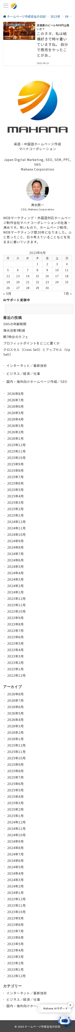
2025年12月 (16, 444)
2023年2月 (15, 662)
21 (28, 282)
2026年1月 (15, 438)
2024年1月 (15, 592)
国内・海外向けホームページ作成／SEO (36, 381)
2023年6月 (15, 636)
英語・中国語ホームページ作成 (37, 144)
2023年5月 (15, 643)
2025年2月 (15, 508)
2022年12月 (16, 675)
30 (47, 288)
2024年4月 (15, 572)
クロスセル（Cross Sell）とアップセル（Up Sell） (36, 352)
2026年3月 (15, 425)
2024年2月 (15, 585)
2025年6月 (15, 483)
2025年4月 (15, 496)
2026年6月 (15, 406)
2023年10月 (16, 611)
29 (37, 288)
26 (8, 288)
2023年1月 (15, 669)
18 (67, 276)
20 (18, 282)
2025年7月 (15, 476)
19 (8, 282)
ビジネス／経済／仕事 (23, 373)
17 (57, 276)
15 (37, 276)
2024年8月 (15, 547)
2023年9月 (15, 617)
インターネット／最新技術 (26, 365)
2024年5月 (15, 566)
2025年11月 (16, 451)
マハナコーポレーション (37, 148)
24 (57, 282)
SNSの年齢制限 (15, 323)
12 (8, 276)
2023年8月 (15, 624)
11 (67, 270)
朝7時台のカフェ (15, 336)
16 (47, 276)
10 (57, 270)
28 (28, 288)
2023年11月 (16, 604)
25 (67, 282)
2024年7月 (15, 553)
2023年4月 (15, 649)
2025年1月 (15, 515)
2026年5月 (15, 412)
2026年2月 (15, 432)
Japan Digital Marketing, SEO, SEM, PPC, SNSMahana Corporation (37, 164)
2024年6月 (15, 560)
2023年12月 (16, 598)
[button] (64, 1021)
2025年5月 (15, 489)
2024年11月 (16, 528)
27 (18, 288)
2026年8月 (15, 393)
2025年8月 (15, 470)
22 (37, 282)
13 (18, 276)
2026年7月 (15, 400)
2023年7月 (15, 630)
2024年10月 (16, 534)
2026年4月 (15, 419)
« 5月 (7, 293)
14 (28, 276)
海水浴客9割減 (14, 330)
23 (47, 282)
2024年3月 (15, 579)
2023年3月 (15, 656)
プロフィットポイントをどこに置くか (31, 343)
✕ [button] (70, 1005)
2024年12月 (16, 521)
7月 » (68, 293)
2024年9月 (15, 540)
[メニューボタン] (5, 6)
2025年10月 (16, 457)
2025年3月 (15, 502)
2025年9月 (15, 464)
